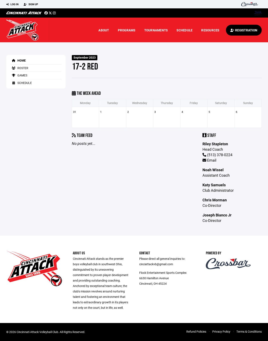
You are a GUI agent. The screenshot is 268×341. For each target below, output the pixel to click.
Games (22, 75)
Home (21, 60)
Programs (126, 30)
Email (211, 160)
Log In (14, 4)
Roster (22, 68)
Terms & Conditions (249, 331)
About (103, 30)
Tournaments (156, 30)
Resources (210, 30)
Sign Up (33, 4)
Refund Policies (196, 331)
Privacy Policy (221, 331)
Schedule (184, 30)
